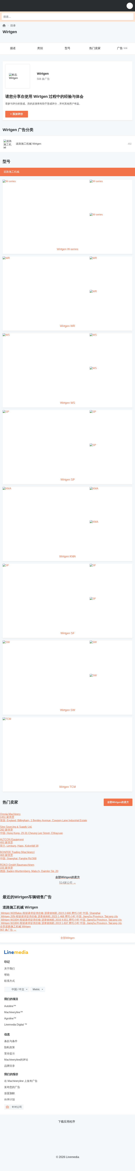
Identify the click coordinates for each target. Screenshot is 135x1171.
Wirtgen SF (67, 633)
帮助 (6, 974)
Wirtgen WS (67, 402)
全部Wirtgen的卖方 (118, 802)
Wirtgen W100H (10, 919)
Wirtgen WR (67, 326)
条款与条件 (10, 1041)
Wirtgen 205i (8, 916)
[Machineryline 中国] (24, 5)
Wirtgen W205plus (11, 913)
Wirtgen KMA (67, 556)
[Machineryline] (4, 25)
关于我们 (9, 968)
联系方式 (9, 980)
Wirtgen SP (67, 479)
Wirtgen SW (67, 710)
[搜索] (129, 16)
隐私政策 (9, 1047)
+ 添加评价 (16, 113)
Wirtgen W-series (67, 249)
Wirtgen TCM (67, 786)
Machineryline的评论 (16, 1059)
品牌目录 (9, 1065)
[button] (129, 5)
